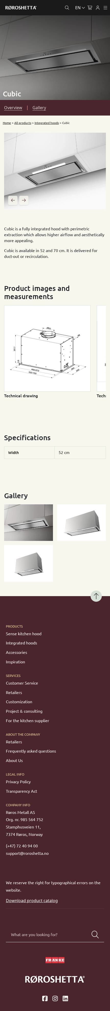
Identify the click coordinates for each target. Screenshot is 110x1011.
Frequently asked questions (31, 751)
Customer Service (22, 683)
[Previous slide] (12, 200)
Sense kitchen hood (23, 633)
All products (22, 122)
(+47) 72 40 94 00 (22, 846)
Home (7, 122)
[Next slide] (23, 200)
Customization (19, 701)
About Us (14, 760)
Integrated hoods (47, 122)
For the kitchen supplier (27, 720)
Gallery (39, 107)
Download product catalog (32, 900)
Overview (13, 107)
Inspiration (15, 662)
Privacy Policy (18, 781)
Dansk (57, 19)
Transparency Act (21, 791)
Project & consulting (24, 711)
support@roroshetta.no (27, 853)
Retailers (14, 692)
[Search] (95, 934)
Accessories (16, 652)
